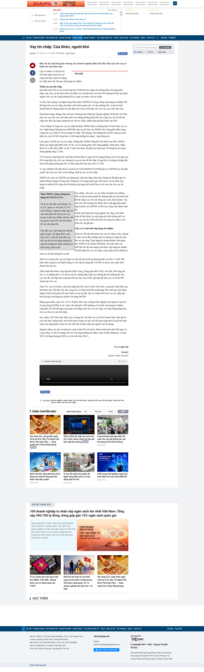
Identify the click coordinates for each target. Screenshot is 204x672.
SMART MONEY (89, 38)
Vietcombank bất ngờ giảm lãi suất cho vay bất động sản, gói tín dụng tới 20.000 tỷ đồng (111, 439)
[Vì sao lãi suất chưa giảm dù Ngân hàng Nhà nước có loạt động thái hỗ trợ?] (79, 462)
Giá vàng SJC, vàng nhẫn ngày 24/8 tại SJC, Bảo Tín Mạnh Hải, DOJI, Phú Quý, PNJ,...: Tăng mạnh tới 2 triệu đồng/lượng (45, 440)
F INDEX (172, 38)
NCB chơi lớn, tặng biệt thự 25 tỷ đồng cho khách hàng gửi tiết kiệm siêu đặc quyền (45, 477)
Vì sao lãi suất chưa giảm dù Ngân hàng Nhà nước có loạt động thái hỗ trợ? (77, 477)
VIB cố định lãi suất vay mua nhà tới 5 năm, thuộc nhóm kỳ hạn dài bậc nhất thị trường (79, 439)
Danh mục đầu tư (40, 21)
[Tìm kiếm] (165, 47)
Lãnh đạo (162, 52)
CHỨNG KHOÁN (39, 38)
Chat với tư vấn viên (107, 650)
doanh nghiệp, (56, 400)
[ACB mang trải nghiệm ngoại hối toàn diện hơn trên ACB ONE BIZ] (112, 462)
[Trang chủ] (23, 38)
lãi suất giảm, (107, 400)
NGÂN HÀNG (77, 38)
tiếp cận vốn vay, (94, 400)
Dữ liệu (164, 38)
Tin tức (150, 52)
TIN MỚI (78, 73)
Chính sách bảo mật (38, 665)
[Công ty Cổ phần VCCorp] (152, 638)
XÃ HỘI (29, 38)
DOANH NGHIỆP (65, 38)
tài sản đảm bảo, (80, 400)
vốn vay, (65, 403)
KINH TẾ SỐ (123, 38)
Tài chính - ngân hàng (65, 53)
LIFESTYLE (151, 38)
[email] (32, 80)
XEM (123, 411)
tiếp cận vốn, (119, 400)
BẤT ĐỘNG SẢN (52, 38)
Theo (83, 361)
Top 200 (178, 629)
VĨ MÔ (115, 38)
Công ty (139, 52)
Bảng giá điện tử (40, 15)
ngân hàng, (67, 400)
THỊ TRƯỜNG (134, 38)
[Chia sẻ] (32, 73)
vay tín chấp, (56, 403)
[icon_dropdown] (175, 3)
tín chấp (72, 403)
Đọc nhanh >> (113, 10)
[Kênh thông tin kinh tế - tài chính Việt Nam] (56, 4)
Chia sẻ (123, 54)
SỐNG (143, 38)
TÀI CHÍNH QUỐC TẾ (104, 38)
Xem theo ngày (73, 412)
